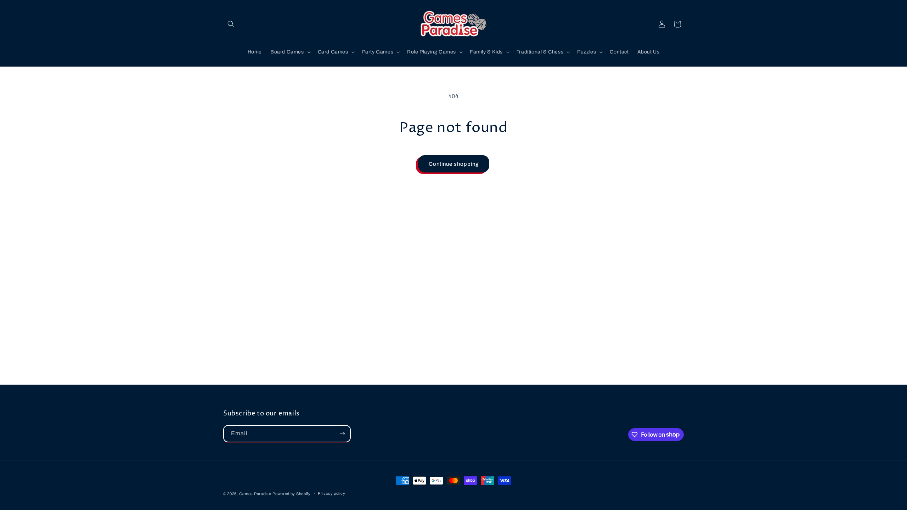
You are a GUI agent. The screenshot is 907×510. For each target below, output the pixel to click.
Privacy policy (331, 493)
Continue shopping (454, 164)
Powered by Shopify (291, 494)
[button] (231, 24)
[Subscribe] (342, 433)
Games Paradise (255, 494)
